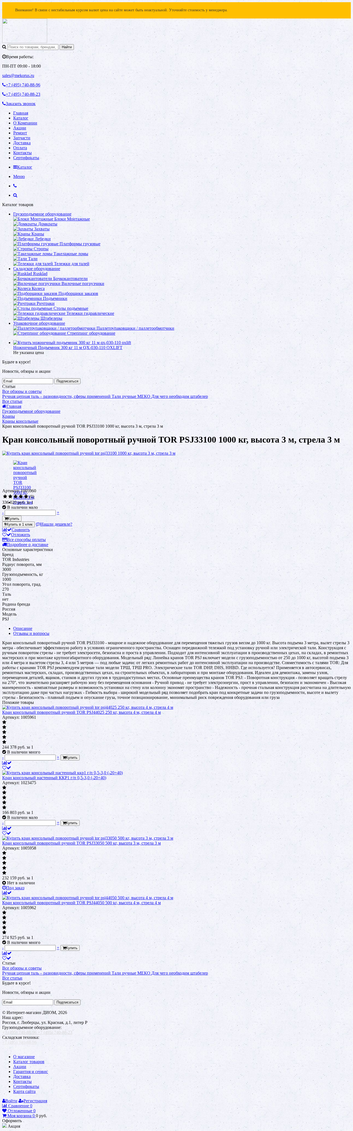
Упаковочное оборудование (39, 323)
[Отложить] (6, 767)
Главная (20, 113)
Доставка (22, 142)
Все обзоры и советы (22, 391)
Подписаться (67, 381)
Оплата (20, 147)
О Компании (25, 123)
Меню (19, 176)
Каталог (20, 118)
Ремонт (20, 133)
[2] (10, 496)
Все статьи (12, 401)
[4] (21, 496)
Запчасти (21, 137)
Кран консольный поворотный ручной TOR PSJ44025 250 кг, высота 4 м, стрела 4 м (81, 712)
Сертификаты (26, 157)
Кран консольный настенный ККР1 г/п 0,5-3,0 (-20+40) (54, 777)
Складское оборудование (36, 268)
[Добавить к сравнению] (7, 762)
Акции (19, 128)
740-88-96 (23, 85)
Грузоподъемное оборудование (42, 214)
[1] (5, 496)
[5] (26, 496)
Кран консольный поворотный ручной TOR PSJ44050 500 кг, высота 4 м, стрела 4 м (81, 902)
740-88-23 (23, 94)
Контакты (22, 152)
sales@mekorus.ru (18, 75)
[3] (16, 496)
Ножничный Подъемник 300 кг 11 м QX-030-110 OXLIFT (67, 347)
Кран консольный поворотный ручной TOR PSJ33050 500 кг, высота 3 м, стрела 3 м (81, 843)
